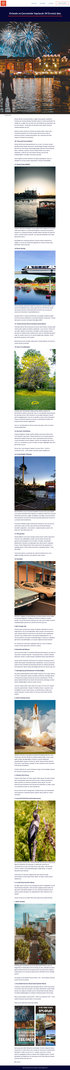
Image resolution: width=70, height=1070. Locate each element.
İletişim (51, 3)
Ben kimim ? (43, 3)
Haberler (18, 1062)
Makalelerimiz (62, 3)
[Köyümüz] (3, 3)
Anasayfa (34, 3)
